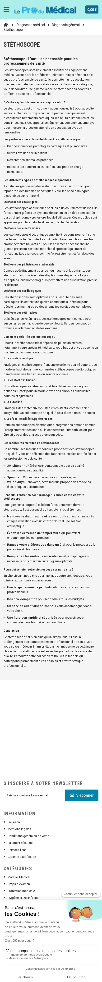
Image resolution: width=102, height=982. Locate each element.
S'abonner (84, 795)
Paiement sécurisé (20, 843)
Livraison (14, 822)
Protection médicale (21, 891)
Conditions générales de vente (28, 836)
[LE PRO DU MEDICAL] (45, 9)
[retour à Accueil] (6, 24)
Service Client (17, 850)
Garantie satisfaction (22, 857)
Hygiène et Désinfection (24, 898)
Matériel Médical (19, 877)
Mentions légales (19, 829)
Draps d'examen (19, 884)
